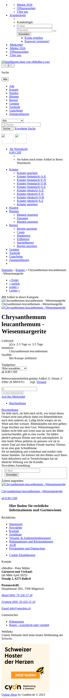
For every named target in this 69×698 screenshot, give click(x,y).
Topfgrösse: (9, 364)
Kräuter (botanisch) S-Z (31, 187)
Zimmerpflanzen (19, 114)
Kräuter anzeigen (27, 173)
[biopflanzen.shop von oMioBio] (26, 61)
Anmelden (11, 474)
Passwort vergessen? (37, 41)
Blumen (14, 96)
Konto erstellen (34, 37)
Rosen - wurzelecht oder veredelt (29, 625)
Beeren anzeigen (27, 228)
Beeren (13, 100)
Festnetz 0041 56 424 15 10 (18, 601)
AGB (12, 545)
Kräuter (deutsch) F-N (30, 193)
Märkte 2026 (24, 4)
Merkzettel (16, 44)
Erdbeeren (23, 239)
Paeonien (22, 218)
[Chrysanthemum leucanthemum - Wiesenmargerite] (34, 307)
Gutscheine (16, 110)
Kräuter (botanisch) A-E (31, 176)
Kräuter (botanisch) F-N (31, 180)
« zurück (14, 283)
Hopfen (13, 93)
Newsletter (15, 527)
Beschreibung (17, 403)
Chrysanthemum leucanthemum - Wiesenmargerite (32, 491)
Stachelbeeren (25, 242)
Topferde (14, 107)
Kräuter (13, 89)
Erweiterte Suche (25, 128)
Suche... (7, 128)
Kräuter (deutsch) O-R (30, 197)
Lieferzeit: (8, 340)
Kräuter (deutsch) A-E (30, 190)
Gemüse (14, 103)
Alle (11, 86)
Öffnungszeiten (26, 8)
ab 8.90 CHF (9, 498)
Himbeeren (23, 235)
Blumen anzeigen (27, 214)
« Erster (14, 280)
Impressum (15, 524)
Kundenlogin (17, 15)
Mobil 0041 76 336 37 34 (17, 595)
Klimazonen (16, 621)
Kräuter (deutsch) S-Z (30, 200)
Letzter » (14, 290)
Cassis (21, 232)
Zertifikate (15, 534)
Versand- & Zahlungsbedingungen (30, 538)
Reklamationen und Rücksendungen (31, 541)
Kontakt (14, 531)
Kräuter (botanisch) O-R (31, 183)
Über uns (22, 11)
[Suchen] (3, 125)
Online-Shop (9, 694)
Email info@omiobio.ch (16, 608)
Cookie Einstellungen (22, 555)
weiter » (14, 287)
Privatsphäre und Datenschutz (27, 548)
